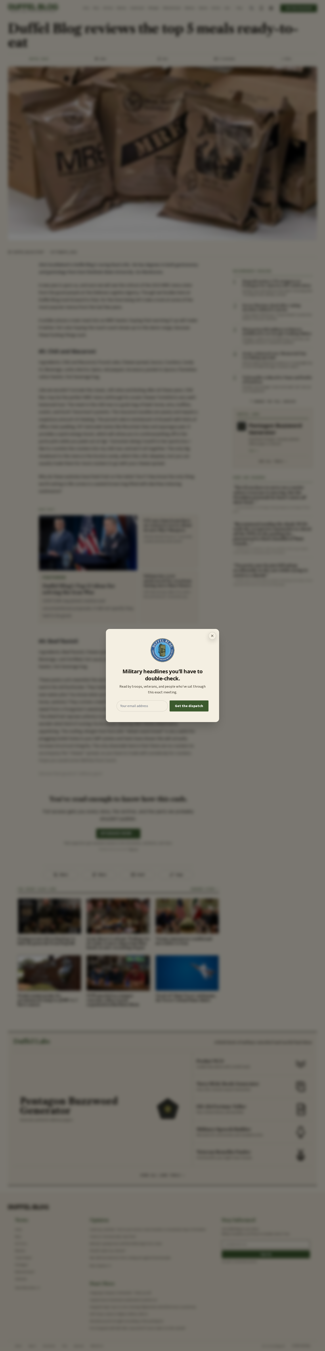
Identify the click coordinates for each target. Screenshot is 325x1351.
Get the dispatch (189, 706)
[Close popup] (212, 636)
